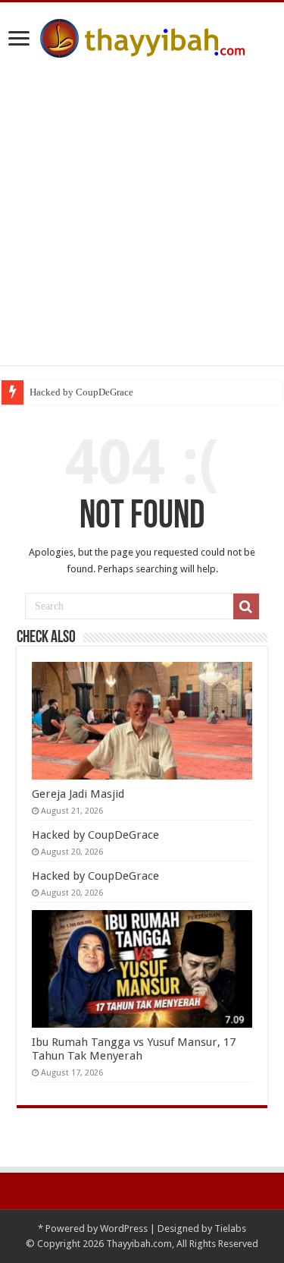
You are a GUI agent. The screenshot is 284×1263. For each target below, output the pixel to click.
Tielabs (230, 1228)
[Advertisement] (142, 222)
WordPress (124, 1228)
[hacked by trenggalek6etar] (142, 35)
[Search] (246, 606)
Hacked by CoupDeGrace (81, 392)
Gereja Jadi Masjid (78, 794)
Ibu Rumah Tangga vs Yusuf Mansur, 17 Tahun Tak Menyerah (134, 1049)
